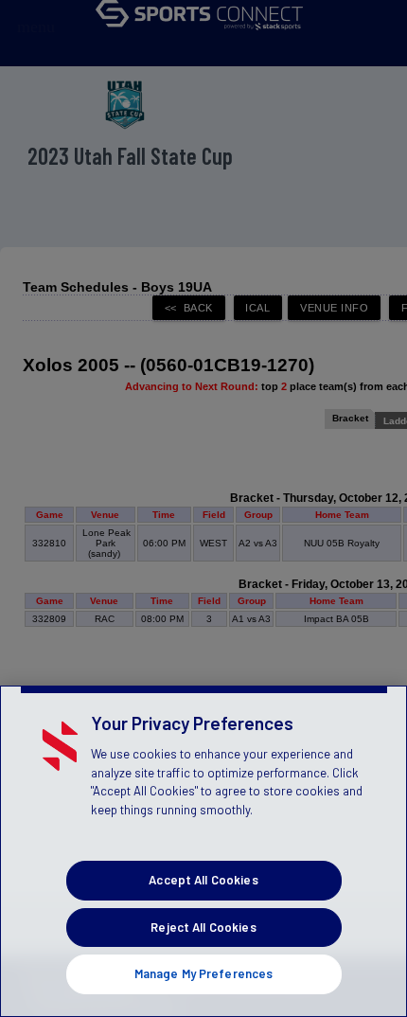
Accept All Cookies (203, 879)
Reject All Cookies (203, 927)
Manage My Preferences (204, 973)
